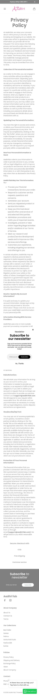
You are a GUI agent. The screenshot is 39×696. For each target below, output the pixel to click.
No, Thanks (19, 363)
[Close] (33, 330)
